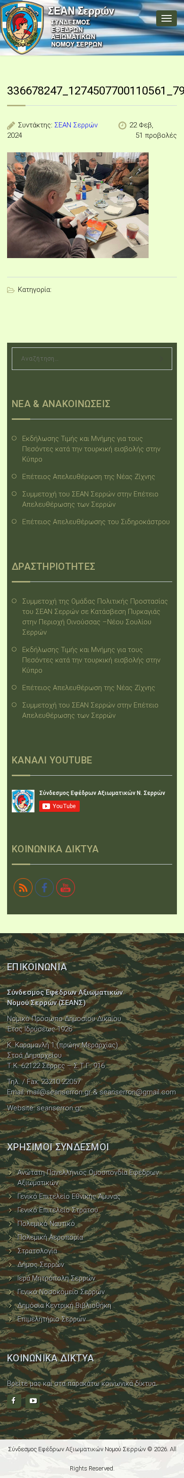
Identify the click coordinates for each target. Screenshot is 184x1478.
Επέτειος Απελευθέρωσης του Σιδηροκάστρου (96, 522)
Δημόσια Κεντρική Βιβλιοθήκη (64, 1305)
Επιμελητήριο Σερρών (51, 1319)
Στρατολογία (37, 1251)
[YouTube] (32, 1401)
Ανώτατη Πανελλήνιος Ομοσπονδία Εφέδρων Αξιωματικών (88, 1177)
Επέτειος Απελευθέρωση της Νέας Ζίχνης (88, 476)
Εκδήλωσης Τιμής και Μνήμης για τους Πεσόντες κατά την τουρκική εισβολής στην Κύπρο (91, 449)
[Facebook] (14, 1401)
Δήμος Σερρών (40, 1264)
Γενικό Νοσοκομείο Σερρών (61, 1292)
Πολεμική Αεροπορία (50, 1237)
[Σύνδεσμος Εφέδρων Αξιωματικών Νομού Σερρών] (57, 28)
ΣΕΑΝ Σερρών (76, 125)
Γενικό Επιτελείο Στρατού (57, 1210)
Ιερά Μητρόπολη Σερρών (56, 1278)
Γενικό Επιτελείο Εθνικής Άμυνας (69, 1196)
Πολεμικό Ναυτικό (46, 1223)
